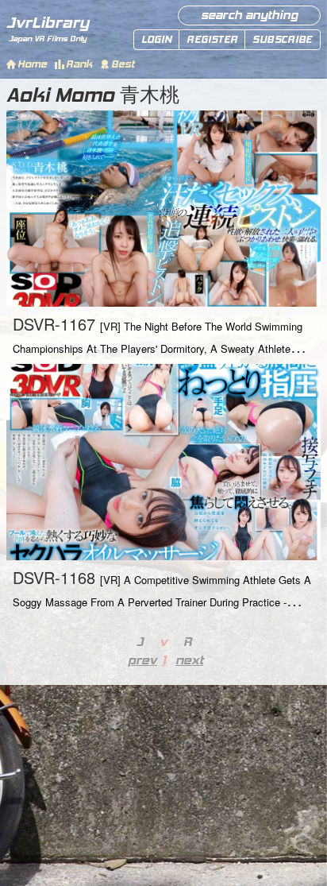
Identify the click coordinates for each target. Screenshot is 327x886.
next (187, 659)
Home (32, 64)
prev (140, 659)
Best (122, 64)
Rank (79, 64)
